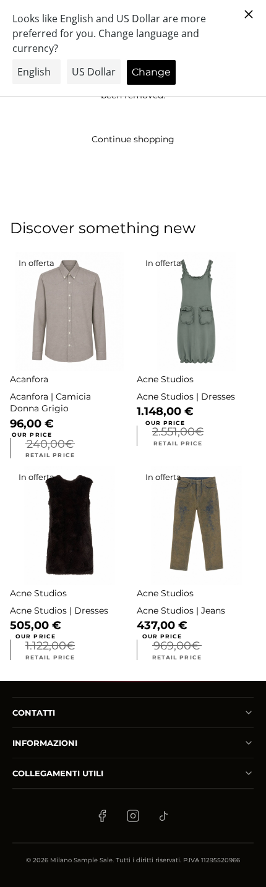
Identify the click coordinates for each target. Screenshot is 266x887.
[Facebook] (102, 816)
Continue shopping (133, 139)
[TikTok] (164, 816)
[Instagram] (133, 816)
